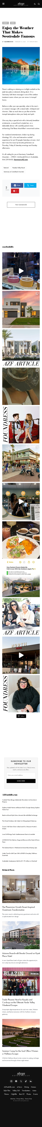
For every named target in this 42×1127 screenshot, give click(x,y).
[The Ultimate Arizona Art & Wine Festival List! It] (21, 617)
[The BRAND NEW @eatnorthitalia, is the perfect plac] (21, 655)
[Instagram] (11, 1081)
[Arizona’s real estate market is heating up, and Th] (21, 309)
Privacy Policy (20, 1098)
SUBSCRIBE (21, 781)
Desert (5, 23)
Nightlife (14, 1094)
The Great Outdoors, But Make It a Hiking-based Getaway (19, 821)
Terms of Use (28, 1098)
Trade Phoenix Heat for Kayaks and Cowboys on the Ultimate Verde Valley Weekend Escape (18, 1002)
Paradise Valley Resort (18, 168)
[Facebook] (16, 1081)
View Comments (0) (21, 205)
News (12, 23)
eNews (19, 1087)
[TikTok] (26, 1081)
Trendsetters (26, 1090)
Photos (29, 1094)
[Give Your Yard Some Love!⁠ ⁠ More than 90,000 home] (21, 578)
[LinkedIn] (30, 1081)
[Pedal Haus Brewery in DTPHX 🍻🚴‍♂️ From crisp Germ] (21, 271)
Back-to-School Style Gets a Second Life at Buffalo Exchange (19, 815)
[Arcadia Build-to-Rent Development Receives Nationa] (21, 347)
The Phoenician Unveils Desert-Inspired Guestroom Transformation (18, 908)
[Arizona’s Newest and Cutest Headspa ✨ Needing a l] (21, 501)
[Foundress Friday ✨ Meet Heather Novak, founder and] (21, 424)
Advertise (12, 1098)
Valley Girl (16, 1090)
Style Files (7, 1090)
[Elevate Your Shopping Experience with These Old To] (21, 386)
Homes (33, 1087)
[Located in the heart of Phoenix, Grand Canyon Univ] (21, 463)
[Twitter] (21, 1081)
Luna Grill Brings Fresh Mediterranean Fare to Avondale (18, 834)
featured (6, 168)
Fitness (6, 1094)
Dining (26, 1087)
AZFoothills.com (9, 795)
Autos (34, 1090)
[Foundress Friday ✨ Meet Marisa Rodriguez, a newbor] (21, 693)
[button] (3, 4)
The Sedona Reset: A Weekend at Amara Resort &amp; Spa (19, 848)
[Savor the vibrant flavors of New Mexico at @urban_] (21, 540)
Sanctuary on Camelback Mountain (14, 172)
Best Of (21, 1094)
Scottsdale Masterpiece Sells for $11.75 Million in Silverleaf (19, 861)
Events (35, 1094)
